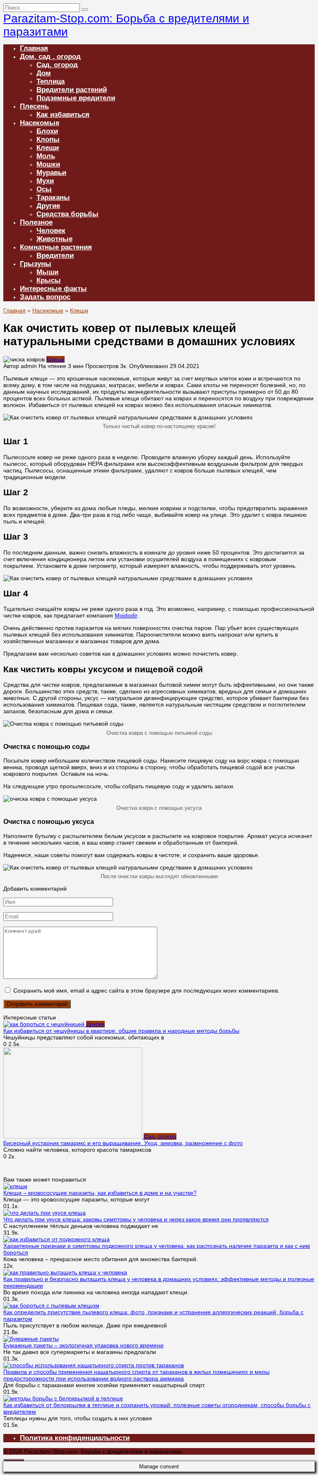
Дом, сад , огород (50, 57)
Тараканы (53, 197)
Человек (50, 231)
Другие (48, 206)
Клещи (47, 148)
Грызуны (35, 264)
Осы (44, 189)
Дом (43, 73)
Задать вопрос (45, 297)
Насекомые (39, 123)
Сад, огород (57, 65)
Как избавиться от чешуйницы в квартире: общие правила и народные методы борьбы (121, 1030)
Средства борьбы (67, 214)
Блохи (47, 131)
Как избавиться (62, 115)
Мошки (48, 164)
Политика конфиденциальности (75, 1438)
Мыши (47, 272)
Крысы (48, 280)
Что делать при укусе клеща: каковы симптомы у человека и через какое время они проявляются (136, 1219)
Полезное (36, 222)
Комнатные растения (56, 247)
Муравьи (51, 173)
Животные (54, 239)
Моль (45, 156)
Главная (34, 48)
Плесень (34, 106)
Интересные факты (53, 289)
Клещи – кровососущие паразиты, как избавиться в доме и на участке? (100, 1192)
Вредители (55, 255)
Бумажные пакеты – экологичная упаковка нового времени (83, 1345)
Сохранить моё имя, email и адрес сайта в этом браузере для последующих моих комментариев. (146, 990)
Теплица (50, 81)
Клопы (48, 139)
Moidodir (126, 615)
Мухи (45, 181)
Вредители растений (71, 90)
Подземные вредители (75, 98)
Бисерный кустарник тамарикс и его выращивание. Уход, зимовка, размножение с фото (123, 1143)
